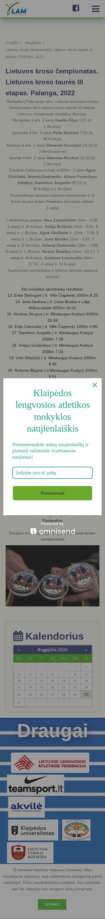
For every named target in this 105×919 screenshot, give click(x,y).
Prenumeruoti (52, 493)
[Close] (95, 385)
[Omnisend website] (52, 528)
